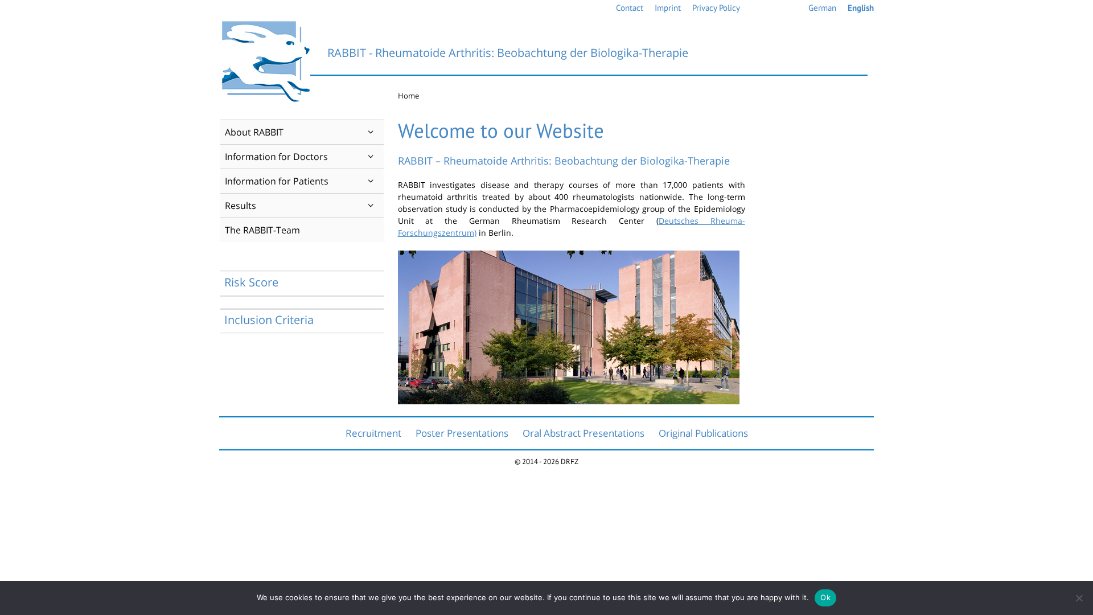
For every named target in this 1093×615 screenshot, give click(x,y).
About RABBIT (254, 132)
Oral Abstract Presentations (583, 433)
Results (240, 205)
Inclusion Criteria (269, 319)
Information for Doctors (276, 156)
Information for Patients (276, 181)
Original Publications (703, 433)
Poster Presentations (462, 433)
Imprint (668, 7)
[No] (1078, 598)
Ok (825, 597)
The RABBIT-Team (262, 230)
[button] (371, 132)
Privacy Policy (716, 7)
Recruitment (373, 433)
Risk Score (251, 282)
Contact (629, 7)
